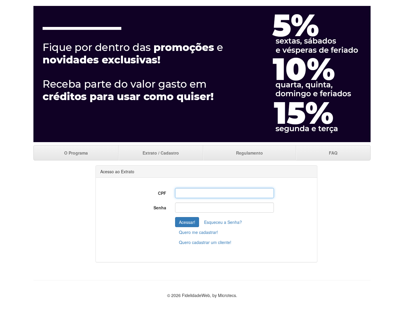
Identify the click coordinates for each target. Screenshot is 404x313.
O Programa (76, 153)
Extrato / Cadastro (161, 153)
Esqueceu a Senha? (223, 222)
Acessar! (187, 222)
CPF (162, 193)
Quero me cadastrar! (198, 232)
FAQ (333, 153)
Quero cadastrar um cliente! (205, 242)
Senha (159, 208)
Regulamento (249, 153)
